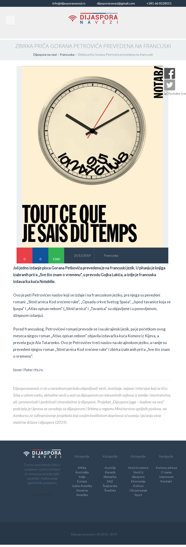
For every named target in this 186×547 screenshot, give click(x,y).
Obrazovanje (138, 490)
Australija (82, 472)
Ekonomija (138, 481)
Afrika (82, 468)
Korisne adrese (166, 468)
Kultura (138, 486)
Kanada (110, 472)
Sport (138, 495)
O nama (166, 472)
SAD (110, 481)
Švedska (110, 490)
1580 (56, 259)
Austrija (110, 468)
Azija (82, 477)
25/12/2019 (82, 255)
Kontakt (166, 481)
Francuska (111, 255)
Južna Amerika (82, 486)
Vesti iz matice (138, 468)
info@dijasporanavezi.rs (69, 3)
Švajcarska (110, 486)
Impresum (166, 477)
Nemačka (110, 477)
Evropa (82, 481)
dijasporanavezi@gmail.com (115, 3)
